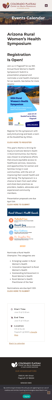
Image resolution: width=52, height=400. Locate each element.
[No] (48, 392)
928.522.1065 (26, 383)
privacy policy (26, 392)
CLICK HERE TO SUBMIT (18, 204)
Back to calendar (17, 343)
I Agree (27, 396)
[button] (46, 5)
